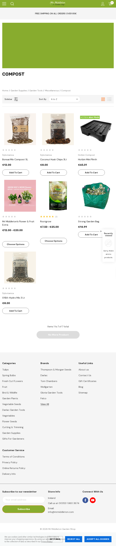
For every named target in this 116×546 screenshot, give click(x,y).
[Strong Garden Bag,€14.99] (96, 196)
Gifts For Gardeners (13, 438)
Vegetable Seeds (11, 404)
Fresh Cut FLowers (12, 381)
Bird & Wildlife (9, 392)
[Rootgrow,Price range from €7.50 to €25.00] (58, 196)
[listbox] (64, 99)
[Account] (102, 4)
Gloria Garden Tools (51, 392)
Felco (43, 398)
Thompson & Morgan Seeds (55, 369)
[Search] (12, 3)
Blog (81, 386)
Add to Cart (15, 172)
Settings (55, 539)
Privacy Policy (46, 541)
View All (44, 404)
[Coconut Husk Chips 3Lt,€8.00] (58, 129)
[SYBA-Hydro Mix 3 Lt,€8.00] (20, 267)
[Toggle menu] (4, 4)
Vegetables (8, 415)
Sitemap (83, 392)
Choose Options (15, 244)
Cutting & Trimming (12, 427)
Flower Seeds (9, 421)
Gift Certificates (87, 381)
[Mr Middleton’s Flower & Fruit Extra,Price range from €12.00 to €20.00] (20, 196)
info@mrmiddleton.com (61, 512)
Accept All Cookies (98, 539)
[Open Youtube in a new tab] (93, 500)
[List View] (109, 99)
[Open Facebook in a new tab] (85, 500)
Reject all (73, 539)
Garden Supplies (11, 433)
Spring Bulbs (9, 375)
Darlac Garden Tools (13, 410)
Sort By (42, 99)
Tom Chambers (48, 381)
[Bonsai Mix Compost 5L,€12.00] (20, 129)
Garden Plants (10, 398)
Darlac (44, 375)
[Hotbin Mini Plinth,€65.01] (96, 129)
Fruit (4, 386)
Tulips (5, 369)
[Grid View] (103, 99)
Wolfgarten (46, 386)
